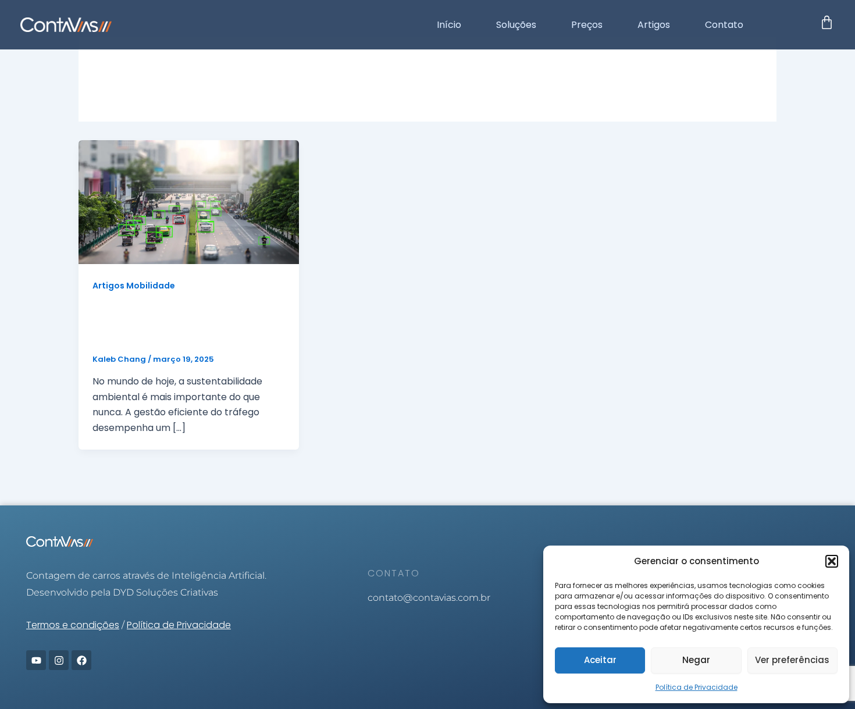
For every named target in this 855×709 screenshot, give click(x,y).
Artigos (653, 24)
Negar (696, 660)
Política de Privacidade (697, 687)
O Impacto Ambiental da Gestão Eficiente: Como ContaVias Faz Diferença (166, 323)
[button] (832, 561)
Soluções (516, 24)
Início (449, 24)
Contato (724, 24)
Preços (587, 24)
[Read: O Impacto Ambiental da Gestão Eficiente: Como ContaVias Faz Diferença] (189, 201)
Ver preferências (792, 660)
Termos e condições (72, 625)
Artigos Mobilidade (133, 285)
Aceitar (600, 660)
